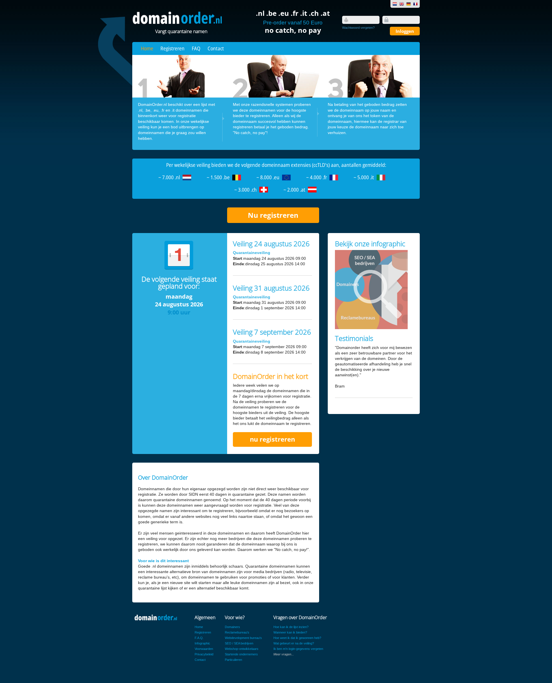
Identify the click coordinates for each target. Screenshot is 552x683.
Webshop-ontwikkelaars (241, 648)
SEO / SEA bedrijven (239, 643)
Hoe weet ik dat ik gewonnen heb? (297, 638)
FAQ (196, 48)
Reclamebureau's (237, 632)
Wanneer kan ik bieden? (290, 632)
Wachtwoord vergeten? (358, 27)
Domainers (232, 627)
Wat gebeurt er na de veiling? (293, 643)
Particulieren (233, 659)
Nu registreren (273, 215)
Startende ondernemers (241, 654)
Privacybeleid (204, 654)
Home (147, 48)
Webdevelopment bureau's (243, 638)
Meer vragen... (283, 654)
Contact (216, 48)
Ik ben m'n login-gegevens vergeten (298, 648)
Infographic (202, 643)
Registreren (172, 48)
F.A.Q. (199, 638)
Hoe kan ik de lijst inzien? (290, 627)
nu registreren (272, 439)
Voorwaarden (204, 648)
